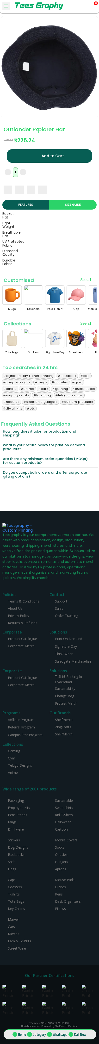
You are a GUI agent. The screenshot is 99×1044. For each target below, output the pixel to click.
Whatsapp (60, 1034)
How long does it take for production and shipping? (39, 433)
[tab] (49, 433)
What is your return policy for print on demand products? (44, 447)
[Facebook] (8, 190)
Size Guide (73, 204)
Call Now (80, 1034)
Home (22, 1034)
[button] (87, 6)
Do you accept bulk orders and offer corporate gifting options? (45, 474)
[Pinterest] (31, 190)
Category (39, 1034)
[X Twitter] (19, 190)
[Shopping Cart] (94, 5)
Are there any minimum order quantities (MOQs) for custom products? (45, 460)
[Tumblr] (42, 190)
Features (25, 204)
